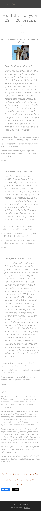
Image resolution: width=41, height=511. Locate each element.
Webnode (27, 508)
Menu (38, 4)
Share (6, 489)
